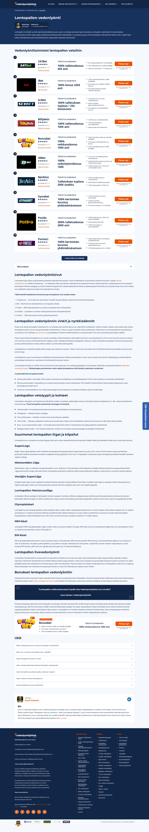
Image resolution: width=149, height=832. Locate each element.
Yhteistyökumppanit (125, 756)
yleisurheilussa (41, 333)
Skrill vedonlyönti (104, 780)
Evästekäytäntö (124, 762)
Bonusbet (44, 138)
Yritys (119, 734)
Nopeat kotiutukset (84, 802)
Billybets (43, 119)
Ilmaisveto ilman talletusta (83, 754)
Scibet (42, 100)
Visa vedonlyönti (104, 777)
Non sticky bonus (83, 777)
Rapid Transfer (103, 789)
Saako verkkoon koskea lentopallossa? (29, 678)
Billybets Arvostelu (44, 128)
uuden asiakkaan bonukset (43, 581)
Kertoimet (102, 798)
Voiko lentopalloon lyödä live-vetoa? (28, 659)
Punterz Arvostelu (44, 248)
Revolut (101, 792)
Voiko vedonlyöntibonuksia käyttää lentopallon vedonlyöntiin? (37, 665)
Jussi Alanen (25, 26)
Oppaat (99, 734)
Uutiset (80, 812)
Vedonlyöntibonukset (91, 4)
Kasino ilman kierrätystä (82, 780)
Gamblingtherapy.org (41, 804)
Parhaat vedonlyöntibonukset (85, 747)
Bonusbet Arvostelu (44, 147)
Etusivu (51, 4)
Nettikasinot (110, 4)
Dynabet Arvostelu (44, 205)
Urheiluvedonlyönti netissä (84, 808)
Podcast (121, 748)
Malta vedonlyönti (84, 791)
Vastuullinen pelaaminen (123, 744)
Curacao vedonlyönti (85, 794)
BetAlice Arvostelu (44, 186)
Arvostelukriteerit (124, 759)
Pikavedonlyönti (83, 750)
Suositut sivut (81, 734)
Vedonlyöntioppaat (105, 737)
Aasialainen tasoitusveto (103, 744)
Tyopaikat (122, 753)
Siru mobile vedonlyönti (106, 783)
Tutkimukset (103, 740)
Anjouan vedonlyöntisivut (83, 798)
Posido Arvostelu (43, 227)
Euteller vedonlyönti (105, 765)
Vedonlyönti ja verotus (85, 804)
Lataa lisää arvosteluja (74, 258)
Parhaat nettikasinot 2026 (84, 738)
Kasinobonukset (83, 774)
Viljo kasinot (102, 759)
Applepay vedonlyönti (106, 771)
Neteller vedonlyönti (105, 768)
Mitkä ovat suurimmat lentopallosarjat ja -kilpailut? (33, 652)
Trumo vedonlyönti (105, 774)
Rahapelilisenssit (104, 748)
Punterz (43, 239)
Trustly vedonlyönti (105, 753)
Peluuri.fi (17, 807)
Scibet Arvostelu (43, 109)
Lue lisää (63, 718)
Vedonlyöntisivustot (67, 4)
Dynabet (43, 196)
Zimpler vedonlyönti (105, 756)
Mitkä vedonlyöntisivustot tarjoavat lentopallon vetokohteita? (37, 645)
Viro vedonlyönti (83, 788)
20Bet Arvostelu (43, 167)
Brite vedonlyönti (104, 762)
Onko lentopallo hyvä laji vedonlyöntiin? (29, 685)
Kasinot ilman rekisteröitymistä (83, 761)
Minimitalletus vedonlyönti (82, 785)
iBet (40, 80)
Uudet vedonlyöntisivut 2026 (85, 742)
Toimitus (122, 750)
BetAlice (43, 177)
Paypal (101, 786)
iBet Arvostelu (42, 90)
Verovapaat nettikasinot (82, 770)
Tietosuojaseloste (125, 765)
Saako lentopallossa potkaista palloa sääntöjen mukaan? (35, 672)
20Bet (42, 158)
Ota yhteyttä (123, 740)
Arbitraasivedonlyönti (105, 795)
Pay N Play (81, 758)
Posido (42, 218)
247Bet (42, 61)
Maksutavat (102, 750)
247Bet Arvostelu (43, 70)
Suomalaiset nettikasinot (82, 766)
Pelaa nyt (123, 64)
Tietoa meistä (127, 4)
